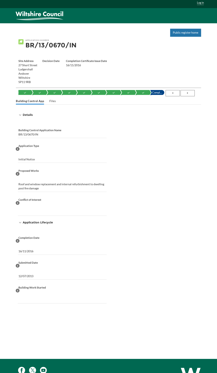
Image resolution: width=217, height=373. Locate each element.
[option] (25, 92)
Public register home (185, 32)
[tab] (30, 101)
